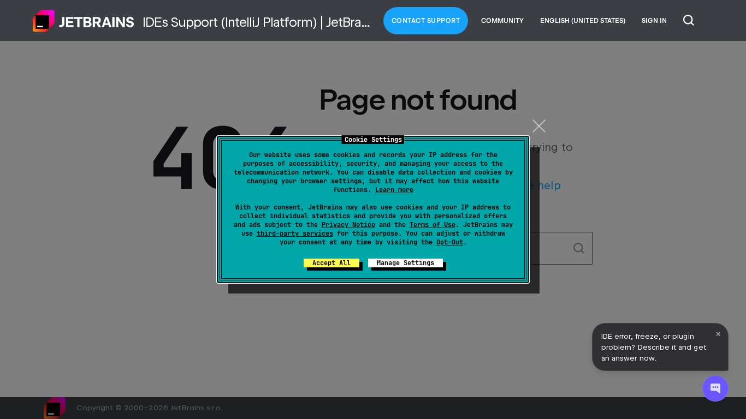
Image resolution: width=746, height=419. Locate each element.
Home (83, 21)
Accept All (331, 263)
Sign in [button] (654, 21)
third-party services (295, 233)
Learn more (394, 189)
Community (502, 21)
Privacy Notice (348, 224)
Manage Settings (405, 263)
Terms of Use (432, 224)
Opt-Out (449, 242)
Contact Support (426, 21)
